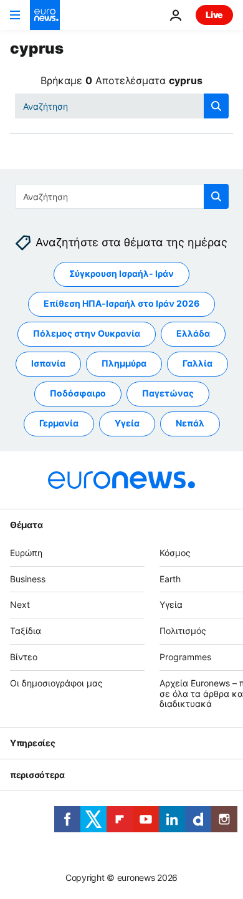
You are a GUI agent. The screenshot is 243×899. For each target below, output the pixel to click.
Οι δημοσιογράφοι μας (56, 683)
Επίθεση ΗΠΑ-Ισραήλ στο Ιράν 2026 (121, 304)
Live (214, 14)
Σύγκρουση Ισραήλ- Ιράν (121, 274)
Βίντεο (23, 656)
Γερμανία (59, 423)
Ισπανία (48, 363)
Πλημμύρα (124, 363)
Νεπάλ (190, 423)
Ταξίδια (25, 631)
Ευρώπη (26, 552)
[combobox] (122, 106)
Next (20, 605)
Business (27, 579)
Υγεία (127, 423)
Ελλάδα (193, 334)
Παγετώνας (168, 393)
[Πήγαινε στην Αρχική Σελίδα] (45, 15)
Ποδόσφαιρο (78, 393)
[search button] (216, 106)
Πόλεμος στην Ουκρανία (86, 334)
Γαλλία (197, 363)
